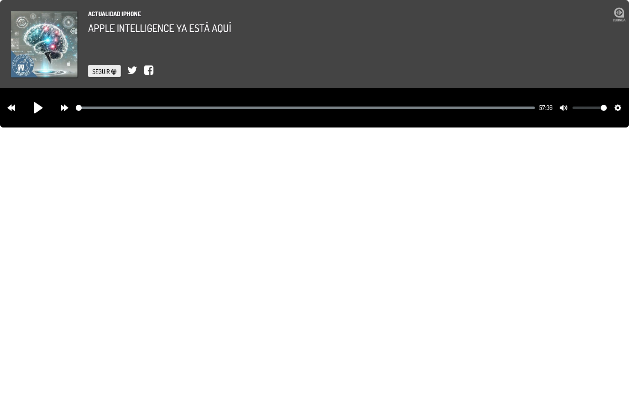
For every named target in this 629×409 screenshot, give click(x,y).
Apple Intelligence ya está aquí (159, 28)
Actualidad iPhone (114, 14)
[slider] (305, 108)
